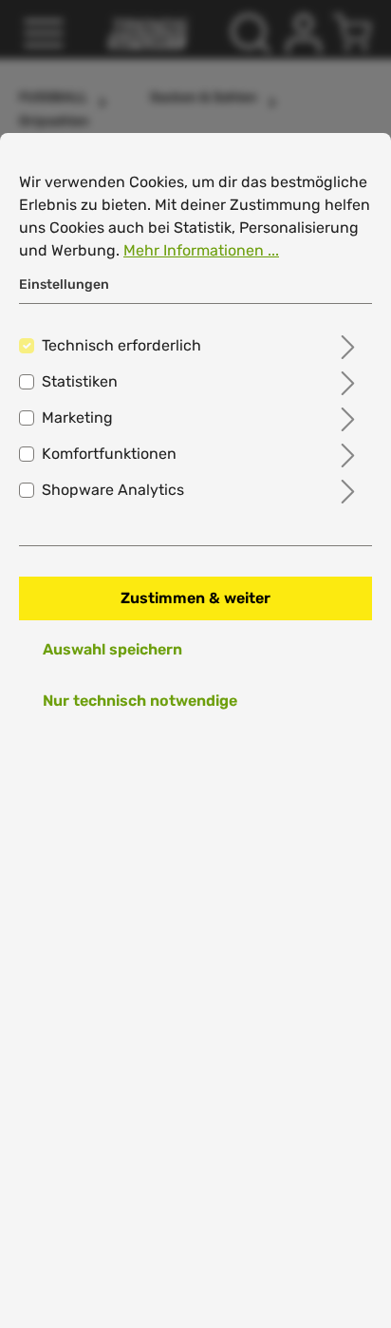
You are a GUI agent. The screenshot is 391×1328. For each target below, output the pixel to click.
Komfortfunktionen (109, 454)
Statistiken (80, 381)
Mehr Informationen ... (201, 250)
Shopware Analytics (113, 490)
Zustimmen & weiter (195, 598)
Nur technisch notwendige (140, 701)
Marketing (77, 417)
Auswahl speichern (112, 649)
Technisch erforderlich (121, 345)
